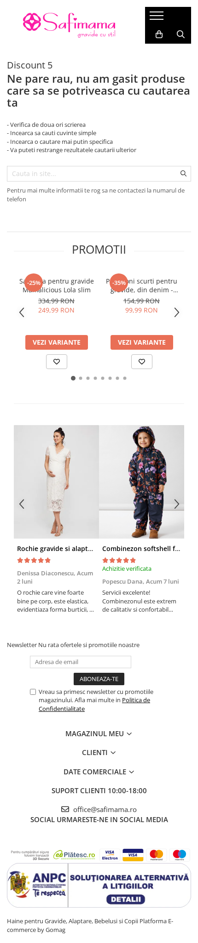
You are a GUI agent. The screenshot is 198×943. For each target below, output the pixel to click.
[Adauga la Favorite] (56, 361)
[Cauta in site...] (180, 34)
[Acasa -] (69, 25)
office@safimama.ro (104, 809)
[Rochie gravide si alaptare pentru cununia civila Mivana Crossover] (56, 482)
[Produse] (158, 18)
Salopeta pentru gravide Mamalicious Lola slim (56, 285)
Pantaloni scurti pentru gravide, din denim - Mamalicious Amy (141, 285)
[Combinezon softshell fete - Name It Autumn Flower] (141, 482)
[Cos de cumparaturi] (159, 34)
